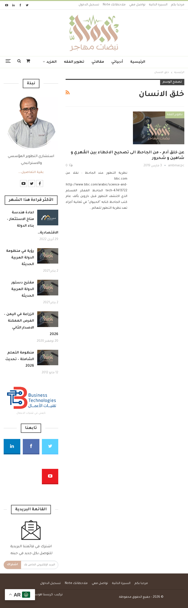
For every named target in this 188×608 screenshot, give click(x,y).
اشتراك (12, 564)
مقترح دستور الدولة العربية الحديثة (22, 289)
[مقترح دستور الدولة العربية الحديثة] (47, 287)
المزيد (51, 62)
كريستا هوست (42, 594)
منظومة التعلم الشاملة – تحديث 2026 (19, 359)
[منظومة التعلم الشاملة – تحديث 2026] (47, 357)
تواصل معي (137, 5)
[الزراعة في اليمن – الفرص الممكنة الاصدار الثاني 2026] (47, 319)
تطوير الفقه (74, 62)
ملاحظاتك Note (114, 5)
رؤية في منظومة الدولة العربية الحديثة (20, 258)
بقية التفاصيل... (31, 172)
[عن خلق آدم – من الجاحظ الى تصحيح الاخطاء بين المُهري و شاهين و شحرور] (158, 127)
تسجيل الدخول (89, 5)
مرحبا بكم (177, 5)
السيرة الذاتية (158, 5)
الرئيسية (137, 62)
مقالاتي (98, 62)
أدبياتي (117, 62)
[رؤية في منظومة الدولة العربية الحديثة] (47, 256)
